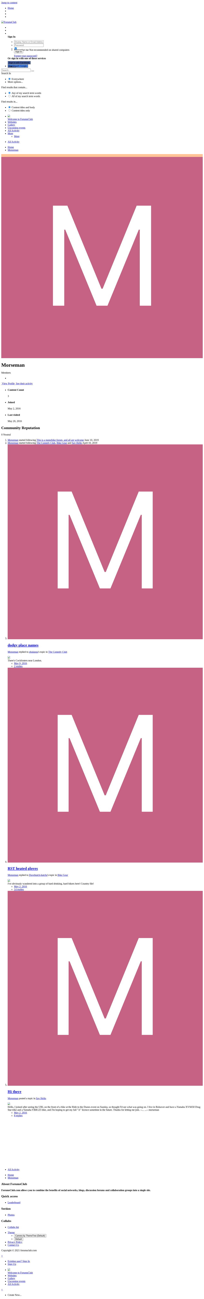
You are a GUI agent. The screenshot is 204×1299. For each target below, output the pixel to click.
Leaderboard (14, 1202)
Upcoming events (16, 127)
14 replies (19, 889)
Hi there (14, 1092)
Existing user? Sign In (19, 33)
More (10, 133)
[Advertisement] (102, 1143)
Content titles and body (23, 107)
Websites (12, 122)
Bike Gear (62, 443)
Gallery (11, 125)
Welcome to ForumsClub (20, 119)
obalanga (33, 652)
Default (18, 1239)
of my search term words (26, 93)
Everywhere (18, 79)
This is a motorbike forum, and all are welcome (60, 440)
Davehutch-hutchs (38, 875)
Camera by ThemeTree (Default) (30, 1236)
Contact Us (13, 1245)
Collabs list (13, 1227)
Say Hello (77, 443)
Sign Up (12, 66)
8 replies (18, 1115)
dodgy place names (23, 645)
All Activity (13, 130)
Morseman (13, 440)
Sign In (18, 51)
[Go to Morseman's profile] (105, 638)
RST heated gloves (23, 868)
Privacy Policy (15, 1242)
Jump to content (9, 2)
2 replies (18, 666)
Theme (11, 1232)
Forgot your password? (25, 55)
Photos (11, 1215)
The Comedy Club (45, 443)
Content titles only (21, 110)
